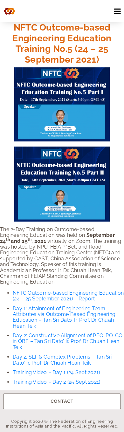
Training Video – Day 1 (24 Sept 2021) (56, 372)
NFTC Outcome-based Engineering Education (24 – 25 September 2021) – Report (68, 296)
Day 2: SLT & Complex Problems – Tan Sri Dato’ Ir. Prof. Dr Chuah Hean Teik (62, 360)
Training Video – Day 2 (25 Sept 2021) (56, 382)
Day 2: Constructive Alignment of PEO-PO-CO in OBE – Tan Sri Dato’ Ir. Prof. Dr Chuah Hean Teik (68, 341)
